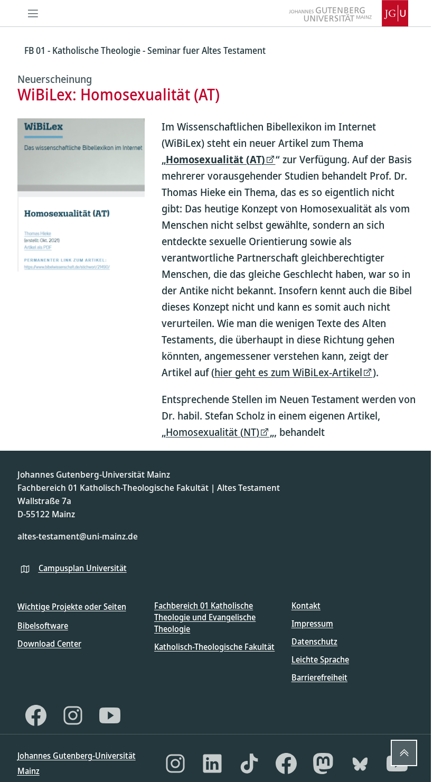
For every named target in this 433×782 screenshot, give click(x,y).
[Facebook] (35, 715)
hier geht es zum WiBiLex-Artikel (288, 372)
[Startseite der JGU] (348, 13)
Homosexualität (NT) (212, 432)
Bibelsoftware (42, 625)
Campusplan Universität (83, 568)
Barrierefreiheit (319, 677)
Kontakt (306, 605)
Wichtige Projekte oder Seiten (71, 606)
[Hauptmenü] (33, 13)
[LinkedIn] (212, 763)
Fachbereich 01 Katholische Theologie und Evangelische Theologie (205, 617)
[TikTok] (249, 763)
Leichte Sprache (320, 659)
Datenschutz (314, 641)
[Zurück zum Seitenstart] (404, 753)
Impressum (312, 623)
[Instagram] (72, 715)
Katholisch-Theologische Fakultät (214, 647)
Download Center (49, 643)
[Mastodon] (323, 763)
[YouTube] (109, 715)
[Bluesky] (360, 763)
